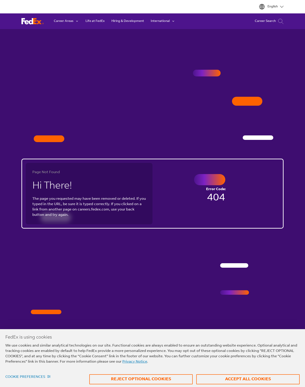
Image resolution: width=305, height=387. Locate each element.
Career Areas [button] (63, 21)
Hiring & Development (127, 21)
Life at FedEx (95, 21)
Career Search (265, 21)
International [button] (160, 21)
